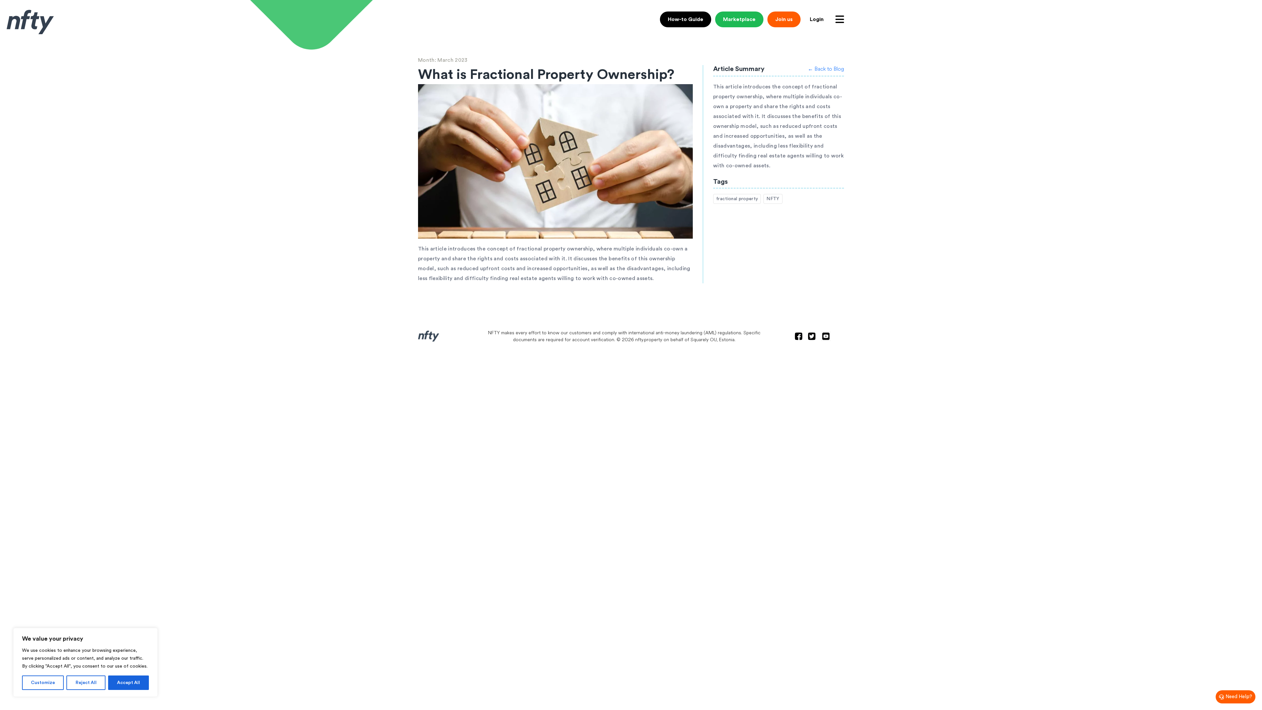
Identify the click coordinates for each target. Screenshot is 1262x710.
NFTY (772, 199)
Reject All (86, 682)
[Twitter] (812, 336)
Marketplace (739, 19)
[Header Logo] (30, 22)
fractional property (737, 199)
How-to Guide (685, 19)
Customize (43, 682)
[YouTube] (826, 336)
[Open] (839, 19)
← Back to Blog (826, 69)
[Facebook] (799, 336)
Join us (784, 19)
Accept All (128, 682)
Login (817, 19)
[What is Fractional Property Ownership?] (555, 163)
